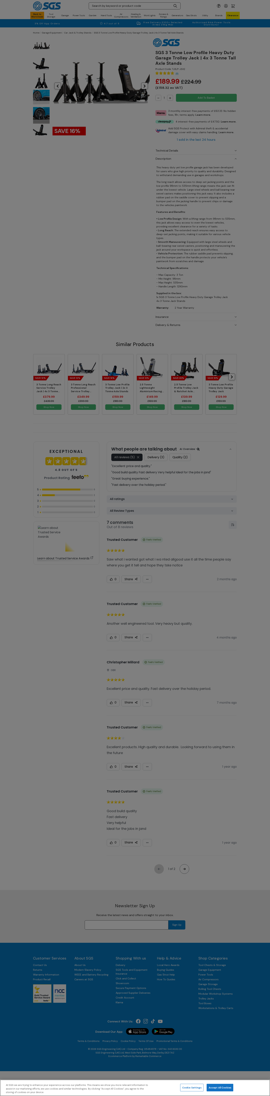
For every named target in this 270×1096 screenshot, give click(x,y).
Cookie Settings (191, 1087)
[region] (135, 1088)
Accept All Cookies (220, 1087)
